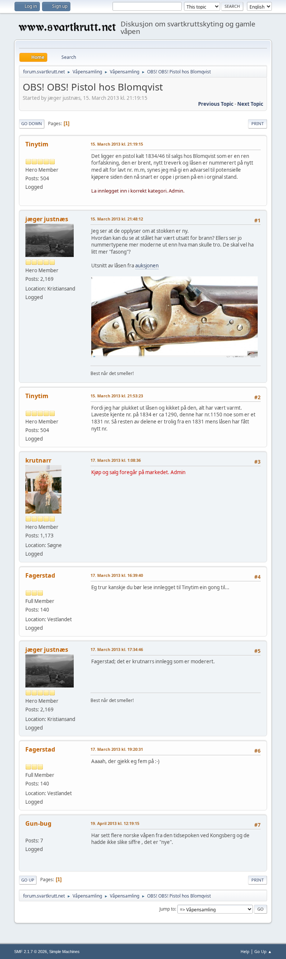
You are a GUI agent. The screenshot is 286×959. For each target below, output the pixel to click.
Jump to (167, 909)
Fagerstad (40, 575)
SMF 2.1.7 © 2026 (30, 951)
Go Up (27, 880)
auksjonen (147, 265)
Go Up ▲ (263, 951)
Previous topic (215, 104)
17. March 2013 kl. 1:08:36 (115, 460)
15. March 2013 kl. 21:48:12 (116, 219)
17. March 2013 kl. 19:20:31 (116, 749)
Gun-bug (38, 823)
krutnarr (38, 460)
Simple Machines (64, 951)
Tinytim (36, 144)
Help (245, 951)
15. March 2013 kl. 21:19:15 (116, 144)
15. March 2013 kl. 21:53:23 (116, 395)
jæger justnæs (46, 219)
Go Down (31, 123)
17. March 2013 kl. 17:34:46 (116, 649)
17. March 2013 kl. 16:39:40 (116, 575)
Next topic (250, 104)
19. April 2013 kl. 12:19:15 (114, 823)
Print (257, 123)
